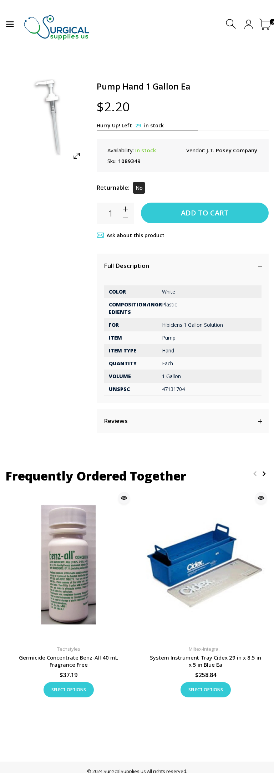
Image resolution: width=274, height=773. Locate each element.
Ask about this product (135, 235)
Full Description (126, 265)
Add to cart (205, 213)
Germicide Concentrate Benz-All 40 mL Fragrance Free (68, 661)
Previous (255, 473)
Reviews (116, 421)
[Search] (231, 24)
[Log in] (248, 24)
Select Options (68, 690)
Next (264, 473)
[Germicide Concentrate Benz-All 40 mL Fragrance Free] (68, 564)
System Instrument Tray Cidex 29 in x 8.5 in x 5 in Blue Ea (205, 661)
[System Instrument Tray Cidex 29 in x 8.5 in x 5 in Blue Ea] (205, 564)
